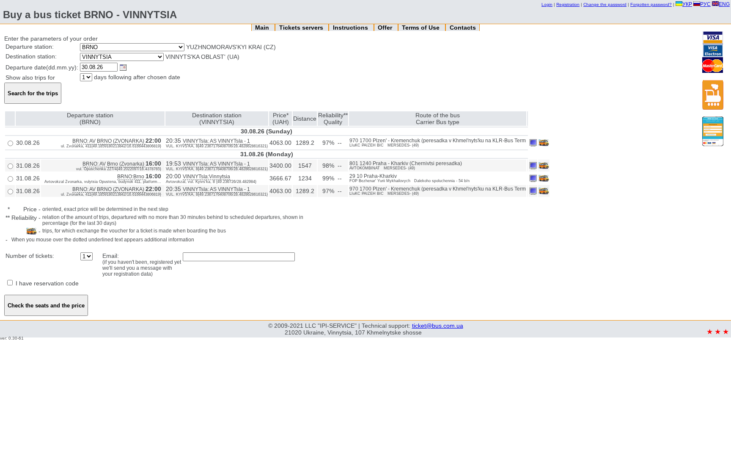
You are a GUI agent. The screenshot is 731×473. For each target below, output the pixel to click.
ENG (724, 4)
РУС (705, 4)
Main (263, 27)
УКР (687, 4)
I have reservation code (46, 283)
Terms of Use (421, 27)
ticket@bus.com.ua (437, 325)
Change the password (605, 4)
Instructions (351, 27)
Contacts (463, 27)
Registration (568, 4)
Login (546, 4)
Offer (386, 27)
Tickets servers (302, 27)
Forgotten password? (651, 4)
